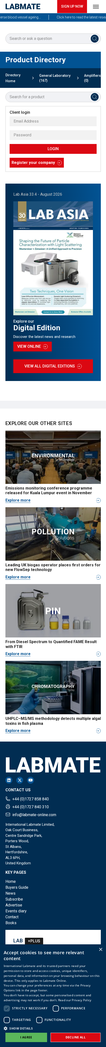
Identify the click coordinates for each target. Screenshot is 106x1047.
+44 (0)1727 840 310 (30, 807)
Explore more (18, 500)
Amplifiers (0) (92, 78)
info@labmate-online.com (34, 814)
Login (53, 148)
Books (11, 922)
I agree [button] (26, 1037)
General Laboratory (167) (55, 78)
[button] (53, 1028)
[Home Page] (22, 6)
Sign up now (72, 6)
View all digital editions (49, 366)
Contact (11, 917)
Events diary (16, 911)
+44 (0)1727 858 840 (30, 799)
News (10, 893)
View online (29, 346)
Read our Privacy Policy (74, 1000)
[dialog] (53, 995)
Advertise (13, 905)
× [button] (100, 950)
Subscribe (14, 899)
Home (10, 881)
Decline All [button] (76, 1037)
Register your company (33, 162)
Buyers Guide (16, 887)
